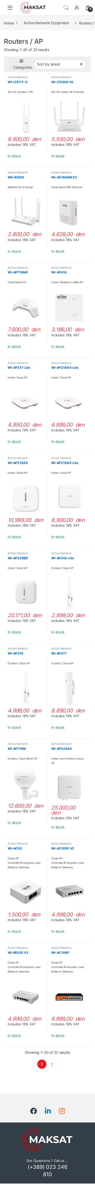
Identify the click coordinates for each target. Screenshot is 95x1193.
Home (9, 23)
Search (66, 8)
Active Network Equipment (46, 23)
